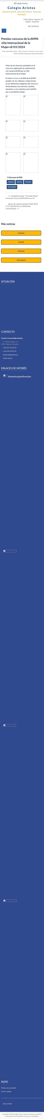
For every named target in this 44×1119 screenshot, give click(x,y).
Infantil (19, 182)
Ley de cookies (6, 1091)
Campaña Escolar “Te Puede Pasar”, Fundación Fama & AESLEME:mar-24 (22, 197)
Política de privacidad (8, 1088)
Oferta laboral (7, 358)
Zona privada (7, 1104)
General (10, 182)
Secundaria (12, 187)
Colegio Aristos (22, 8)
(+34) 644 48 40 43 (9, 351)
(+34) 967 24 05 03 (9, 348)
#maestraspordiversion (19, 377)
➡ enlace (15, 78)
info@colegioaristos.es (10, 355)
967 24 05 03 (33, 26)
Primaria (28, 182)
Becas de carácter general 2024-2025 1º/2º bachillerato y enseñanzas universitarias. (22, 206)
